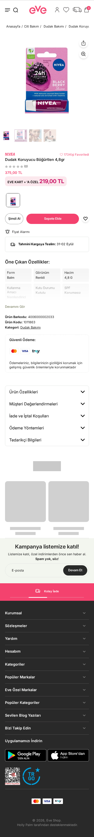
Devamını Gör (15, 307)
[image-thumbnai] (6, 135)
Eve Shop (53, 820)
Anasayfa (13, 26)
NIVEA (10, 154)
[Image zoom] (47, 80)
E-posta (18, 570)
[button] (52, 219)
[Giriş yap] (57, 10)
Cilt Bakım (31, 26)
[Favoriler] (66, 9)
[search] (15, 10)
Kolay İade (51, 591)
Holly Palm (25, 825)
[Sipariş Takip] (77, 9)
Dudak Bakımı (54, 26)
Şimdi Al (14, 218)
